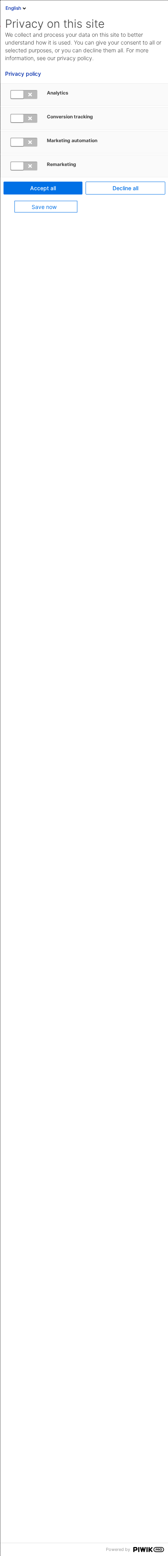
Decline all (125, 188)
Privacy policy (23, 74)
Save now (44, 206)
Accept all (43, 188)
